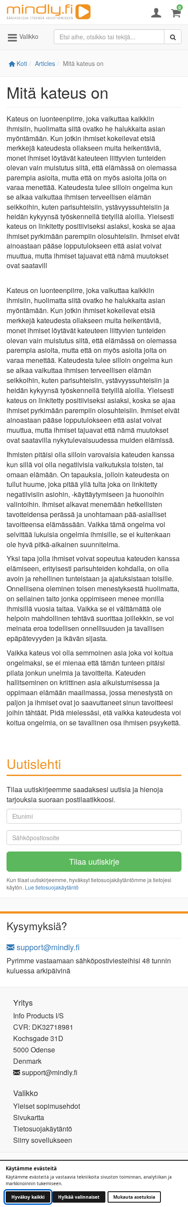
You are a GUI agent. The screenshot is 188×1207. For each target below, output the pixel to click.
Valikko (27, 36)
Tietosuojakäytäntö (42, 1129)
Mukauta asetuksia (134, 1197)
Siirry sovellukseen (42, 1140)
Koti (21, 63)
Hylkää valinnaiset (78, 1197)
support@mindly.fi (47, 946)
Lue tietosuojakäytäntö (52, 887)
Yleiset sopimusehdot (46, 1106)
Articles (45, 63)
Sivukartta (28, 1117)
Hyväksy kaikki (28, 1197)
